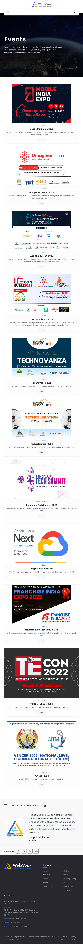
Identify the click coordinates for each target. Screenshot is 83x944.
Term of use (64, 934)
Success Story (68, 883)
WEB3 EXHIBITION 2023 (41, 255)
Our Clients (67, 887)
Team (45, 875)
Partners (66, 879)
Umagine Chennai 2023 (41, 192)
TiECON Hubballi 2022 (41, 704)
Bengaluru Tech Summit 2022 (41, 505)
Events (45, 879)
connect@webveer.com (18, 923)
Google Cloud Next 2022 (41, 568)
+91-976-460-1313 (16, 919)
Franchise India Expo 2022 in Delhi (41, 629)
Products (66, 871)
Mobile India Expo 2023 (41, 129)
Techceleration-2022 (41, 444)
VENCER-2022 (41, 775)
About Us (46, 871)
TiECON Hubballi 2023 (41, 319)
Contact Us (47, 883)
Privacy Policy (73, 934)
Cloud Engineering (69, 875)
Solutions (66, 867)
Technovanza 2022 (41, 382)
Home (45, 867)
